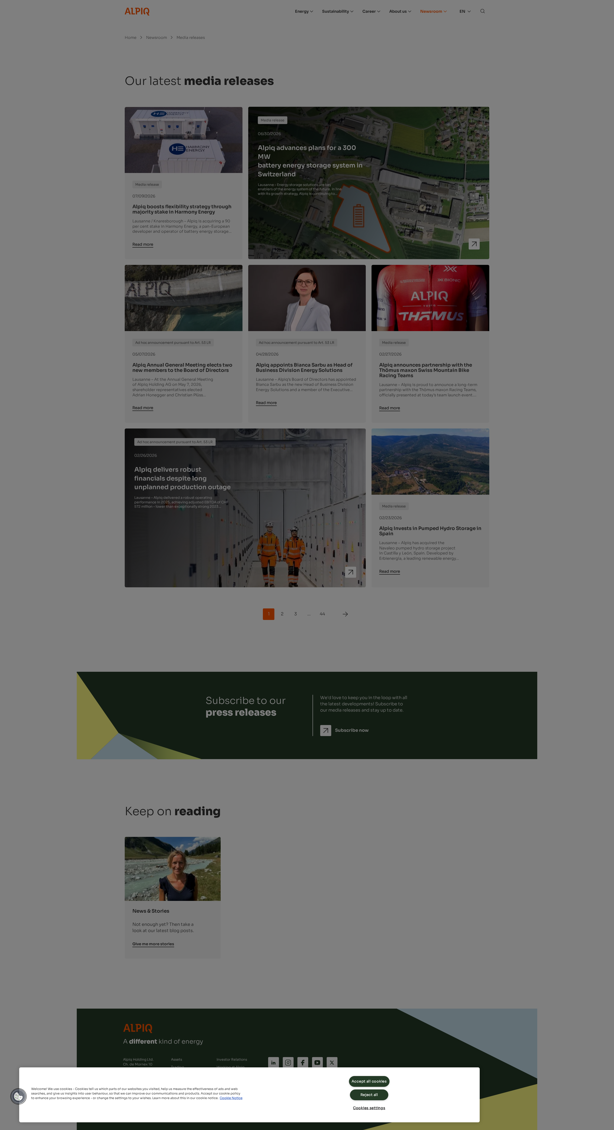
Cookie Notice (231, 1098)
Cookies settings (369, 1108)
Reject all (369, 1095)
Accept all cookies (369, 1081)
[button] (18, 1096)
